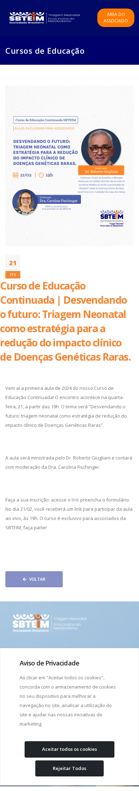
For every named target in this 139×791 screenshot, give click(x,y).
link (75, 500)
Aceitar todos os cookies (69, 749)
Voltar (37, 579)
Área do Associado (116, 17)
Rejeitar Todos (69, 768)
